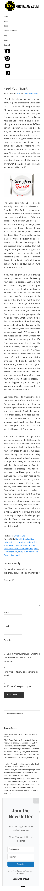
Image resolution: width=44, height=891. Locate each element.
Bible (17, 539)
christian (30, 539)
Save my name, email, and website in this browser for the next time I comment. (22, 657)
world (17, 555)
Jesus (33, 545)
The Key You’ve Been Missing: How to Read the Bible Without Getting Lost (21, 765)
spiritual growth (10, 551)
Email (7, 626)
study (20, 551)
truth (25, 551)
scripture (29, 548)
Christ (22, 539)
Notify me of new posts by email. (19, 686)
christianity (8, 542)
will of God (33, 551)
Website (7, 640)
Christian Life (19, 536)
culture (24, 542)
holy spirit (18, 545)
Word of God (9, 555)
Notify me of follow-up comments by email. (21, 673)
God (35, 542)
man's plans (19, 548)
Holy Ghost (8, 545)
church (17, 542)
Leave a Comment (31, 93)
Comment (9, 580)
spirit (36, 548)
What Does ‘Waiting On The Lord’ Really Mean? (20, 735)
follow (30, 542)
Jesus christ (9, 548)
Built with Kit (21, 879)
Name (7, 612)
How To (26, 545)
